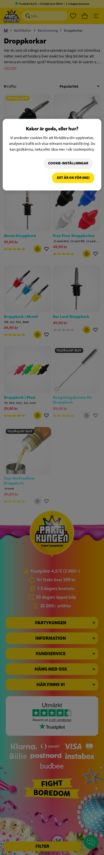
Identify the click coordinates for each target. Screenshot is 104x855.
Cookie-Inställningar (68, 163)
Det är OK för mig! (73, 177)
